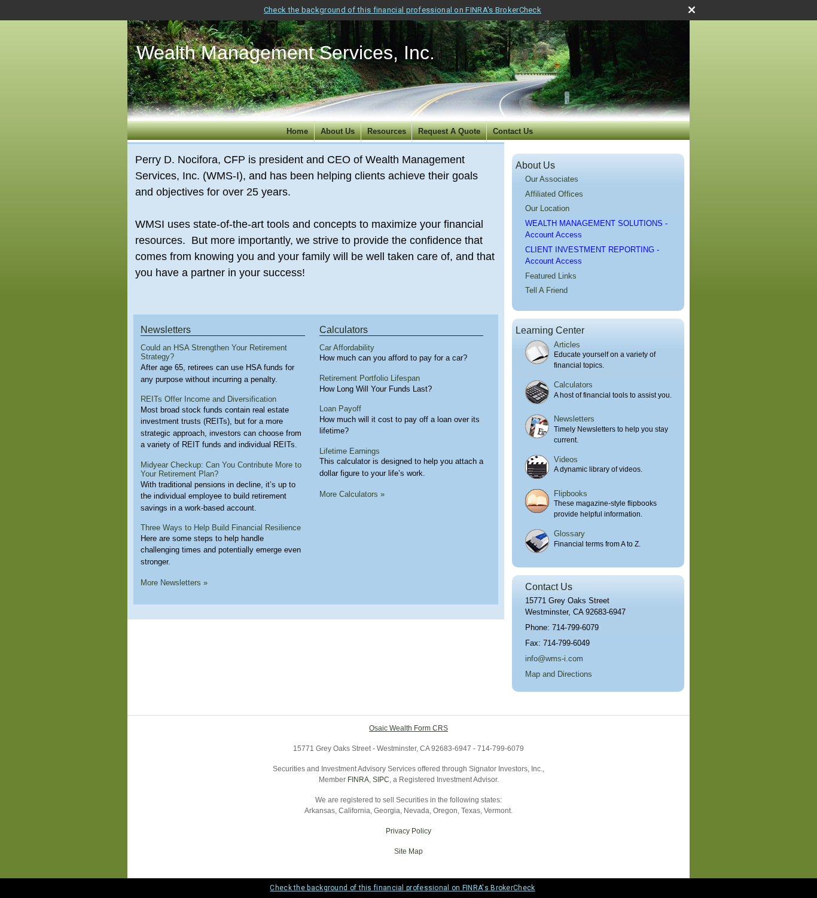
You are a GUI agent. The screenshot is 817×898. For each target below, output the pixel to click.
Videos (566, 459)
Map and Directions (558, 674)
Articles (567, 344)
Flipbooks (570, 493)
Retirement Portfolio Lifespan (369, 378)
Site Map (408, 851)
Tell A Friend (546, 290)
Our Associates (551, 179)
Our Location (547, 208)
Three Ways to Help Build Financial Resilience (221, 527)
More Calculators (352, 494)
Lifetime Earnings (349, 451)
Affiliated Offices (554, 194)
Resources (386, 131)
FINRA (358, 779)
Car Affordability (346, 347)
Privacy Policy (408, 831)
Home (297, 131)
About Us (338, 131)
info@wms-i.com (554, 658)
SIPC (381, 779)
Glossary (569, 533)
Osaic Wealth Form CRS (408, 728)
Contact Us (513, 131)
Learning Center (550, 330)
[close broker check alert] (692, 10)
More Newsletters (174, 582)
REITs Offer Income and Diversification (208, 399)
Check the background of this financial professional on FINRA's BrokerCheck (402, 9)
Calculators (343, 330)
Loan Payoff (340, 408)
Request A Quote (449, 131)
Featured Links (551, 275)
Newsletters (166, 330)
